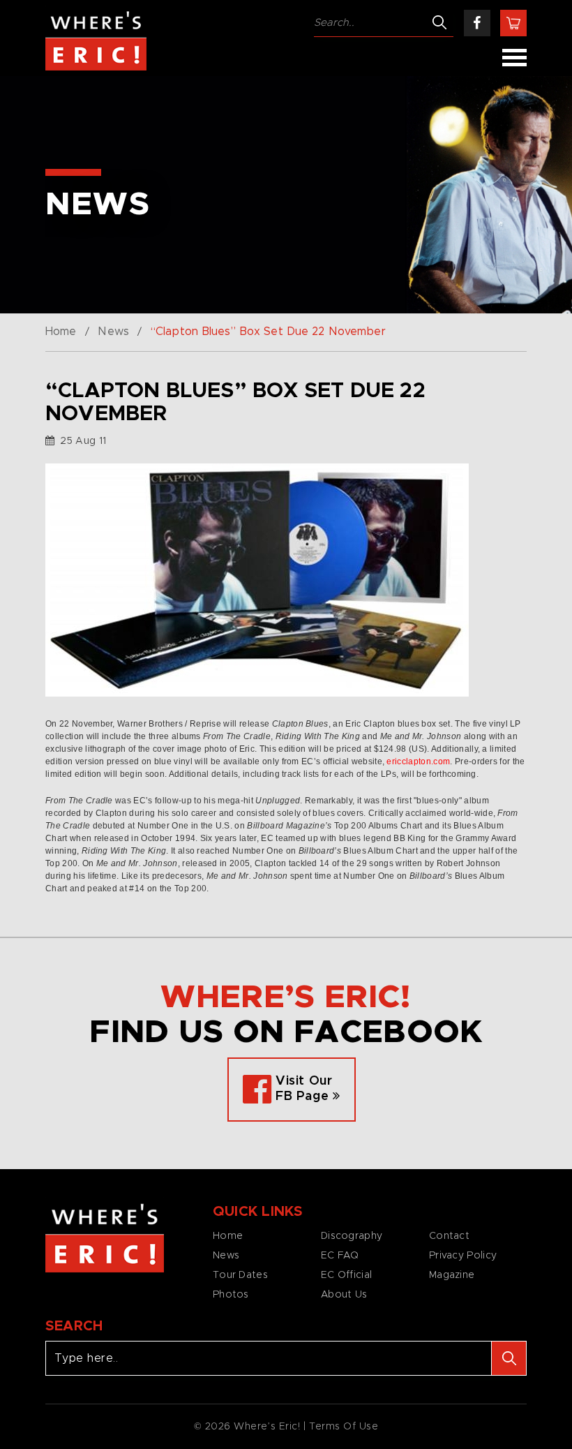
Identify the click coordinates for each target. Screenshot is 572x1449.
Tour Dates (240, 1275)
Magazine (451, 1275)
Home (60, 331)
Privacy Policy (463, 1256)
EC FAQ (340, 1256)
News (113, 331)
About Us (344, 1295)
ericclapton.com (418, 761)
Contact (449, 1236)
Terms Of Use (344, 1427)
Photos (231, 1295)
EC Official (346, 1275)
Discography (351, 1236)
